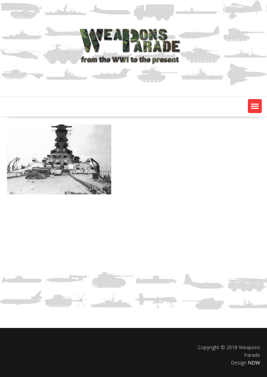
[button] (255, 106)
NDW (254, 362)
